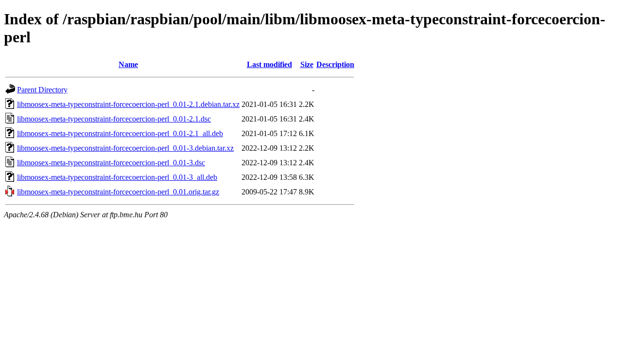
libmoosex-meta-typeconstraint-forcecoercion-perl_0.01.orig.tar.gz (118, 192)
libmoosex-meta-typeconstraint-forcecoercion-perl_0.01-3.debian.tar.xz (125, 148)
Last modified (269, 64)
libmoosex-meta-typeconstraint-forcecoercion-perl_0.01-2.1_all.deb (120, 133)
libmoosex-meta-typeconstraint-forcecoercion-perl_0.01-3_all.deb (117, 177)
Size (306, 64)
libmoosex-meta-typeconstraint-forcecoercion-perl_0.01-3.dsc (111, 162)
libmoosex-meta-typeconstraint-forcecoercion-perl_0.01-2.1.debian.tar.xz (128, 104)
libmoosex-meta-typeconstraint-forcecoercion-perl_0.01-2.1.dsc (114, 119)
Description (335, 64)
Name (128, 64)
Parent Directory (42, 90)
